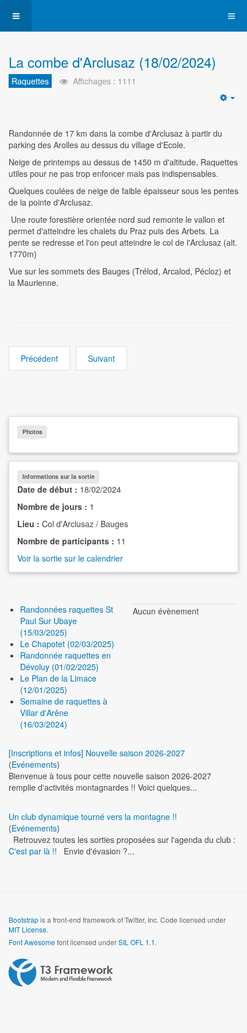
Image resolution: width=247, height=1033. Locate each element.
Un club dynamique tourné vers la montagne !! (93, 816)
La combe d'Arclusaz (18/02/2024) (112, 62)
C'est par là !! (33, 851)
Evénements (34, 764)
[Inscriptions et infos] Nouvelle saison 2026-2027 (97, 753)
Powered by (61, 972)
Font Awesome (32, 942)
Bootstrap (23, 919)
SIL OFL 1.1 (136, 942)
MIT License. (28, 929)
